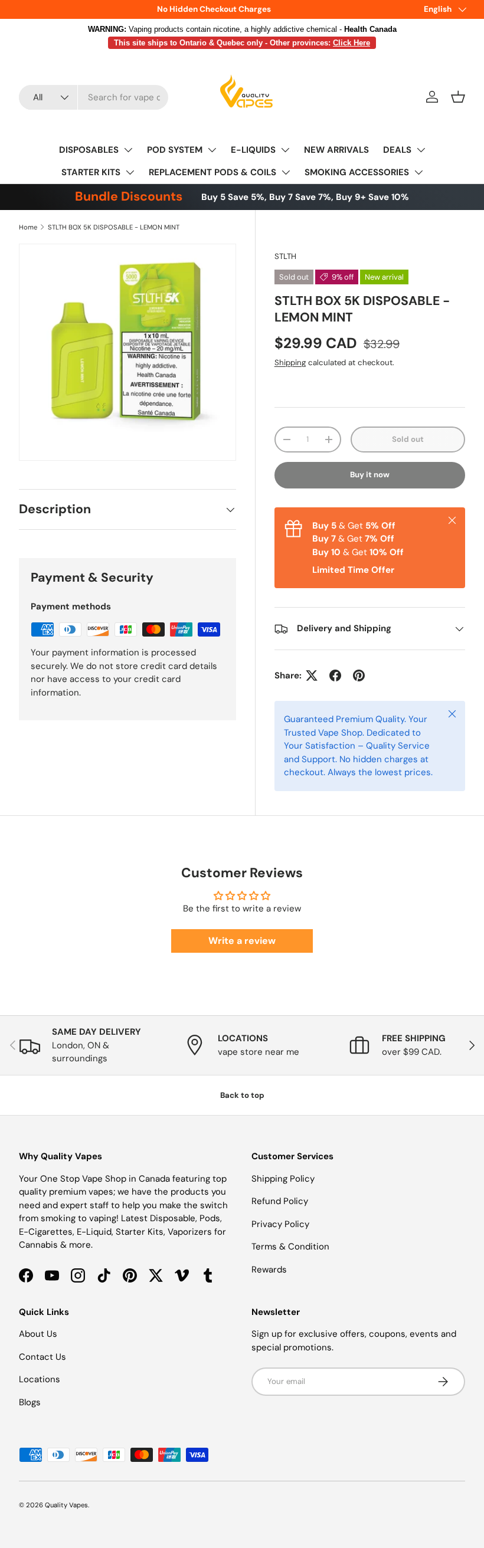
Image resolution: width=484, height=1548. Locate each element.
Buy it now (370, 475)
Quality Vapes (66, 1505)
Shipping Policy (283, 1179)
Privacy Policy (280, 1224)
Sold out (408, 439)
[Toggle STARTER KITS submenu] (130, 172)
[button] (458, 97)
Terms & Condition (290, 1246)
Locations (39, 1379)
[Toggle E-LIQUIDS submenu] (285, 150)
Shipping (290, 363)
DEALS (397, 150)
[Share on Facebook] (335, 675)
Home (28, 227)
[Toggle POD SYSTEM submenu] (212, 150)
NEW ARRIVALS (336, 150)
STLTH (285, 256)
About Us (38, 1334)
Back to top (242, 1095)
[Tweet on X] (311, 675)
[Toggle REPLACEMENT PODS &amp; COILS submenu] (286, 172)
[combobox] (93, 97)
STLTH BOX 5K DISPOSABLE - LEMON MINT (113, 227)
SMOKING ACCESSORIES (357, 172)
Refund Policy (279, 1201)
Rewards (269, 1269)
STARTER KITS (90, 172)
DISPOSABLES (89, 150)
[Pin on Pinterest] (359, 675)
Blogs (30, 1402)
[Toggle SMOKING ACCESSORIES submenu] (418, 172)
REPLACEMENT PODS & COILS (212, 172)
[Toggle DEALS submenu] (421, 150)
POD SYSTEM (174, 150)
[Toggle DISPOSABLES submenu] (128, 150)
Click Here (351, 42)
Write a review (242, 940)
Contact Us (42, 1357)
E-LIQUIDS (253, 150)
